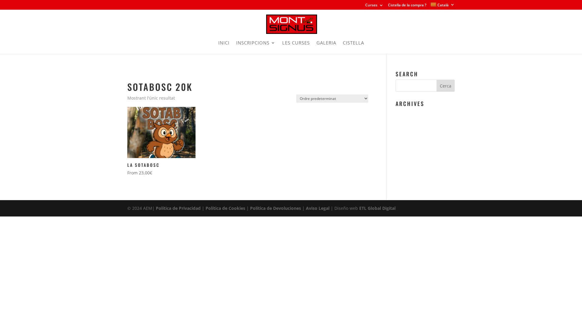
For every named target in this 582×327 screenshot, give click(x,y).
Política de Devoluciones (275, 208)
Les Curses (296, 43)
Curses (371, 5)
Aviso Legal (317, 208)
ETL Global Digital (377, 208)
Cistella (353, 43)
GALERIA (326, 43)
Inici (131, 74)
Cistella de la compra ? (407, 5)
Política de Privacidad (178, 208)
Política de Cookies (225, 208)
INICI (223, 43)
